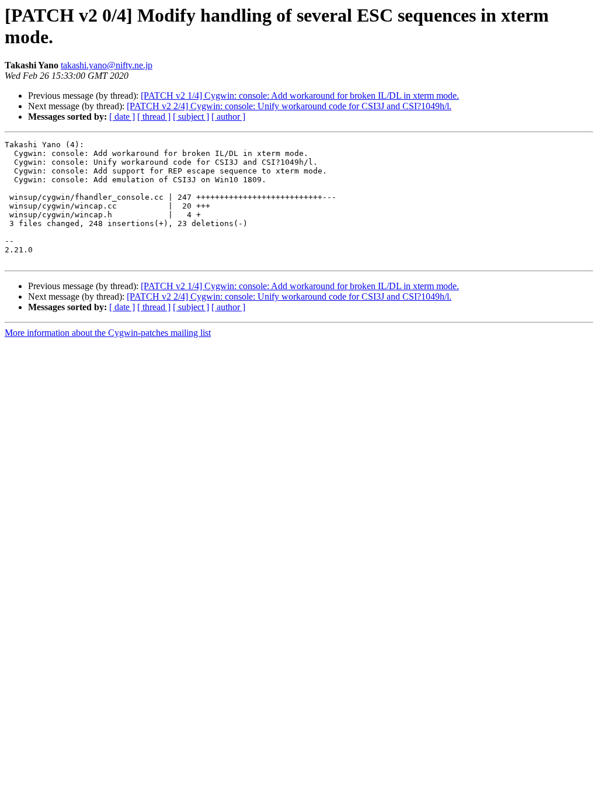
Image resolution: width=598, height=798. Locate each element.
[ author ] (228, 117)
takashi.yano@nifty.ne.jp (106, 65)
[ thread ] (154, 117)
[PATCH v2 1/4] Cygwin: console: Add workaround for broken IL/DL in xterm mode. (300, 95)
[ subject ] (191, 117)
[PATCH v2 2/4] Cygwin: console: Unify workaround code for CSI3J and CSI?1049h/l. (289, 106)
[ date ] (122, 117)
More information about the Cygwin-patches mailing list (108, 333)
